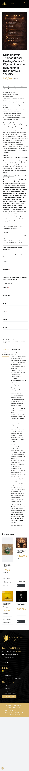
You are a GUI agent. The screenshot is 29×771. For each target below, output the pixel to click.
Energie (16, 341)
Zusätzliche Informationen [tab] (5, 353)
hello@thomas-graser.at (11, 654)
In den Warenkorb (8, 585)
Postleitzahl (7, 295)
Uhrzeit (6, 239)
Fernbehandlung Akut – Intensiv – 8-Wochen (21, 605)
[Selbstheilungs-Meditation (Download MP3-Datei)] (7, 596)
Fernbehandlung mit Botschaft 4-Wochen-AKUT (21, 551)
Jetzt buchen (21, 585)
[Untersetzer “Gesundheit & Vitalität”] (7, 550)
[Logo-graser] (8, 2)
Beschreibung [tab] (5, 349)
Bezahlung (7, 688)
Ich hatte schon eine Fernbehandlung (13, 255)
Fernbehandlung (21, 341)
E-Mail (5, 319)
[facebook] (2, 662)
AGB (6, 685)
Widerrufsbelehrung (10, 693)
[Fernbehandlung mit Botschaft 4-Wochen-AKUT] (21, 543)
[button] (2, 768)
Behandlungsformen (12, 339)
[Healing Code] (14, 31)
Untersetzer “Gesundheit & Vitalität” (7, 565)
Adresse (6, 287)
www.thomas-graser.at (17, 525)
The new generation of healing (13, 678)
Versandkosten (7, 582)
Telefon (5, 327)
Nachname (6, 269)
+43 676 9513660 (10, 651)
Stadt (5, 303)
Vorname (6, 261)
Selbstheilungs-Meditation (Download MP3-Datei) (7, 605)
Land (5, 311)
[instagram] (5, 662)
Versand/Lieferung (10, 691)
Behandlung (11, 341)
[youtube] (7, 662)
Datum (6, 232)
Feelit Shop (8, 675)
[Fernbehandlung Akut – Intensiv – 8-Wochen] (21, 596)
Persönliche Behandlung (22, 339)
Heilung (4, 342)
